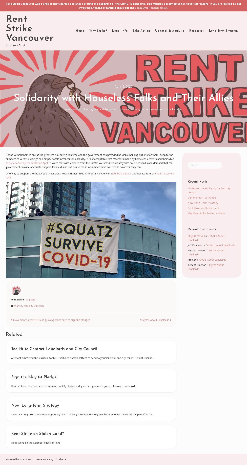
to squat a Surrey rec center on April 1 (28, 163)
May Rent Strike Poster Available (206, 213)
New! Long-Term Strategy (35, 406)
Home (80, 30)
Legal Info (120, 30)
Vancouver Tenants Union (151, 7)
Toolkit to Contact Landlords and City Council (54, 349)
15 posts (30, 299)
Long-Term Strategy (224, 30)
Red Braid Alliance (121, 173)
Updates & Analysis (169, 30)
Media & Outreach (34, 305)
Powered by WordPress (18, 459)
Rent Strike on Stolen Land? (37, 434)
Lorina (46, 459)
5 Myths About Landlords (220, 245)
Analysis (18, 305)
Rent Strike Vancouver (30, 29)
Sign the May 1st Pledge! (34, 377)
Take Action (141, 30)
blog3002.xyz (195, 236)
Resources (196, 30)
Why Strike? (98, 30)
